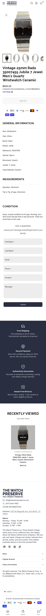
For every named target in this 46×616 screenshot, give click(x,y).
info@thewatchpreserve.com (17, 500)
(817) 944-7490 (12, 503)
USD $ (9, 592)
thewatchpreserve (18, 599)
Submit (23, 304)
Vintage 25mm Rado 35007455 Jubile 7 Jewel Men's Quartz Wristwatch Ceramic (23, 458)
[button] (31, 3)
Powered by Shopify (33, 599)
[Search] (31, 3)
